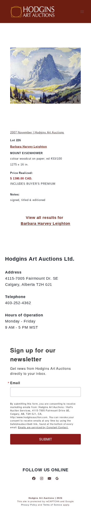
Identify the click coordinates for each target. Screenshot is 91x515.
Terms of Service (52, 505)
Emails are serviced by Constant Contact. (43, 427)
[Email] (49, 478)
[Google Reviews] (57, 478)
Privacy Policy (29, 505)
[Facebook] (34, 478)
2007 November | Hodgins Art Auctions (37, 132)
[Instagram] (41, 478)
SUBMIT (45, 439)
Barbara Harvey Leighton (28, 146)
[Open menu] (82, 11)
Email (15, 383)
